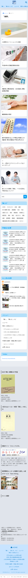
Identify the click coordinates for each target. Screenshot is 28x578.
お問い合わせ (6, 347)
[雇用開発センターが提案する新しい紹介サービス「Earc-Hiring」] (9, 482)
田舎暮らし (22, 212)
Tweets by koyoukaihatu (8, 358)
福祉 (9, 215)
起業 (3, 218)
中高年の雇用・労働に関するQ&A (11, 340)
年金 (22, 209)
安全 (18, 209)
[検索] (25, 196)
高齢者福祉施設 (20, 218)
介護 (16, 207)
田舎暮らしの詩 (8, 337)
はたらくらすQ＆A (9, 344)
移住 (13, 215)
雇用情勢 (8, 218)
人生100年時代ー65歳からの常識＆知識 (14, 335)
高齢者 (13, 218)
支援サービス (5, 212)
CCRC (3, 207)
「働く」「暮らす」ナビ (7, 6)
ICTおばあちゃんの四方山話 (11, 329)
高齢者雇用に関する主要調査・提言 (9, 221)
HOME (15, 547)
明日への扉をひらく (8, 326)
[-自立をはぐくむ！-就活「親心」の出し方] (8, 421)
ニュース (16, 6)
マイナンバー (10, 207)
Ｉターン (21, 221)
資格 (23, 215)
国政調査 (14, 209)
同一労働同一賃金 (6, 209)
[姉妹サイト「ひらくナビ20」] (14, 452)
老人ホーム (18, 215)
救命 (11, 212)
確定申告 (4, 215)
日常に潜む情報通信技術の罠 (11, 332)
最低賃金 (16, 212)
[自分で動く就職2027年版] (8, 384)
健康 (19, 207)
